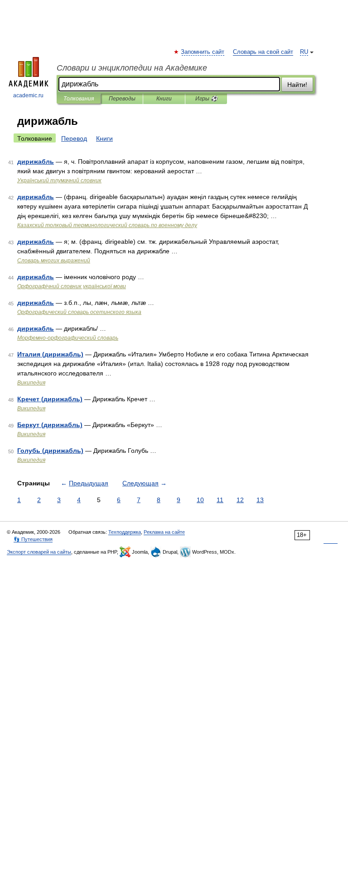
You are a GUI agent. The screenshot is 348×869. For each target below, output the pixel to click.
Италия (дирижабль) (50, 354)
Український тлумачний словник (59, 180)
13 (260, 499)
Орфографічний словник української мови (71, 286)
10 (200, 499)
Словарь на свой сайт (263, 52)
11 (220, 499)
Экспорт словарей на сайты (39, 552)
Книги (164, 98)
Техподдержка (124, 532)
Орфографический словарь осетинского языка (79, 312)
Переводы (122, 98)
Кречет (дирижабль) (49, 399)
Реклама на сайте (164, 532)
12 (240, 499)
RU (304, 52)
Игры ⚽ (206, 98)
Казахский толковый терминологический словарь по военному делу (107, 225)
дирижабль (35, 161)
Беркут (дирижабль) (49, 424)
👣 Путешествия (33, 539)
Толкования (78, 98)
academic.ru (28, 95)
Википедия (31, 383)
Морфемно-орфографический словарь (67, 338)
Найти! (297, 84)
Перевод (74, 138)
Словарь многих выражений (53, 260)
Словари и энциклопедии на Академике (132, 67)
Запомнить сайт (203, 52)
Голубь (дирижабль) (50, 450)
